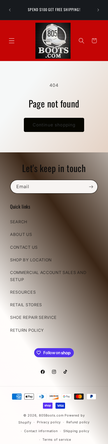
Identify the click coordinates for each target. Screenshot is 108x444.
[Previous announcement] (9, 9)
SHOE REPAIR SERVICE (33, 317)
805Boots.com (51, 415)
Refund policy (77, 422)
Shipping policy (76, 431)
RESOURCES (23, 292)
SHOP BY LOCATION (31, 259)
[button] (11, 40)
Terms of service (56, 439)
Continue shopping (54, 124)
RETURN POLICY (27, 330)
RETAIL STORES (26, 304)
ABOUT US (21, 234)
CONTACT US (24, 247)
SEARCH (18, 221)
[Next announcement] (98, 9)
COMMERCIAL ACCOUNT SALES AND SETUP (48, 276)
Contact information (41, 431)
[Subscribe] (91, 187)
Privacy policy (49, 422)
